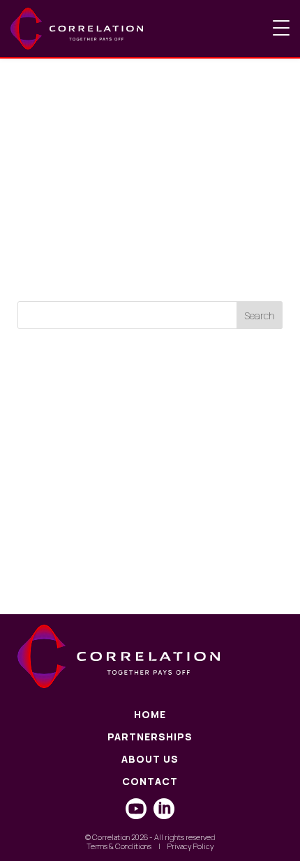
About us (150, 759)
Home (150, 715)
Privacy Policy (190, 846)
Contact (150, 782)
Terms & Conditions (119, 846)
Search (259, 315)
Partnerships (150, 737)
